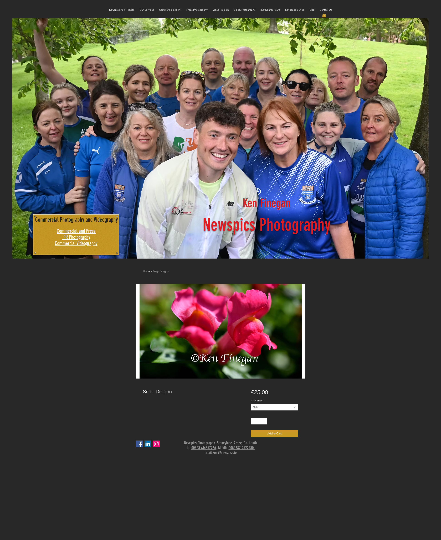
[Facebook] (139, 444)
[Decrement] (254, 421)
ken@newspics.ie (225, 452)
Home (146, 271)
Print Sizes (257, 400)
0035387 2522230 (242, 447)
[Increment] (264, 421)
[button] (324, 15)
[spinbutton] (259, 421)
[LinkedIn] (148, 444)
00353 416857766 (203, 447)
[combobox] (274, 407)
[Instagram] (156, 444)
